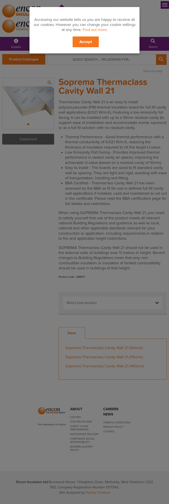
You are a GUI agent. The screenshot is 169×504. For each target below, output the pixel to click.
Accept (85, 41)
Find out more (95, 29)
